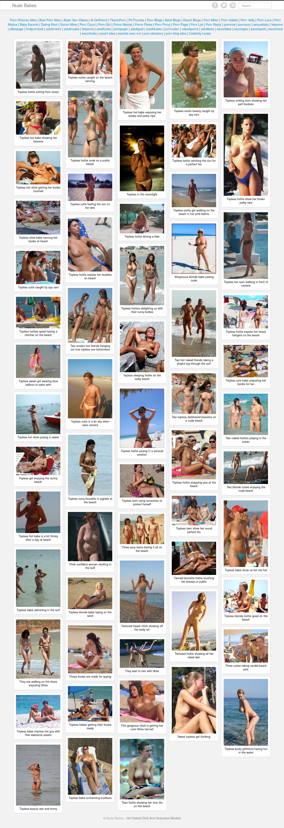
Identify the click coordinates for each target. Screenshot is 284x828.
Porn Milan (211, 20)
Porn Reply (213, 24)
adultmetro (53, 29)
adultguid (137, 29)
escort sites (107, 33)
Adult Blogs (173, 20)
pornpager (120, 29)
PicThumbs (136, 20)
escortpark (258, 29)
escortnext (275, 29)
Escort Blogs (192, 20)
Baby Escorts (29, 24)
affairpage (17, 29)
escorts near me (129, 33)
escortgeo (241, 29)
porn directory (153, 33)
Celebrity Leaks (200, 33)
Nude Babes (24, 5)
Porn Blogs (154, 20)
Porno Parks (143, 24)
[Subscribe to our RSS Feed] (233, 5)
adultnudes (71, 29)
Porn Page (180, 24)
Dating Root (49, 24)
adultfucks (104, 29)
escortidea (224, 29)
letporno (277, 24)
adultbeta (207, 29)
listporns (88, 29)
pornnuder (171, 29)
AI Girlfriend (99, 20)
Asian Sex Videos (75, 20)
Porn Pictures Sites (23, 20)
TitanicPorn (118, 20)
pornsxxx (244, 24)
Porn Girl (104, 24)
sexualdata (261, 24)
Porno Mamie (122, 24)
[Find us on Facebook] (215, 5)
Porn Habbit (229, 20)
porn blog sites (176, 33)
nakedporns (190, 29)
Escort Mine (68, 24)
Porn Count (88, 24)
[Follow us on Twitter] (224, 5)
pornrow (229, 24)
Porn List (197, 24)
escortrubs (89, 33)
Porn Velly (247, 20)
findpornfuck (34, 29)
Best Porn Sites (50, 20)
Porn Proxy (162, 24)
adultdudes (154, 29)
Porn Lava (264, 20)
